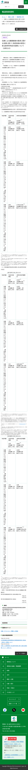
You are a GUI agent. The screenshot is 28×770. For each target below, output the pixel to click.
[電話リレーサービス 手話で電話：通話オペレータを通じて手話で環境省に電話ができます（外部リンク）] (14, 738)
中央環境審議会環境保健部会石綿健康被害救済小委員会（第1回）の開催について (13, 641)
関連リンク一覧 (13, 703)
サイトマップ (12, 699)
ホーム (3, 17)
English (21, 6)
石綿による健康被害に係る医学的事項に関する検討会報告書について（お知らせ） (14, 646)
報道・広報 (11, 17)
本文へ (6, 6)
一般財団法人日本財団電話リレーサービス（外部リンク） (14, 756)
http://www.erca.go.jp (22, 423)
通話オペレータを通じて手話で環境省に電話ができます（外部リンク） (14, 743)
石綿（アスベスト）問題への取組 (9, 631)
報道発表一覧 (20, 17)
